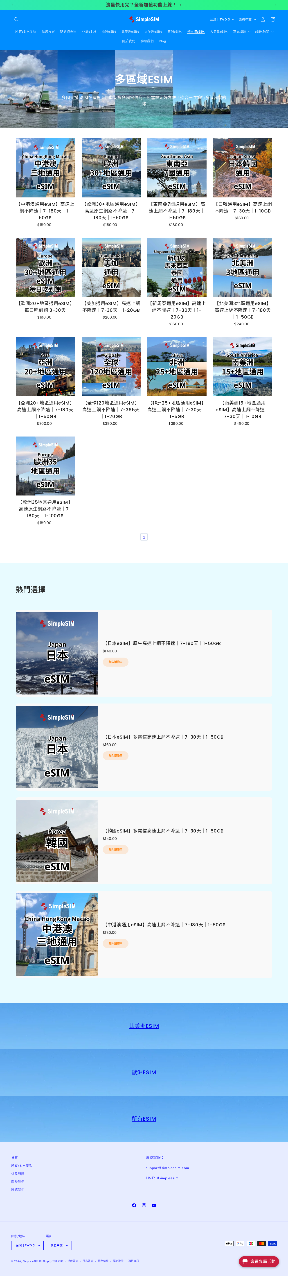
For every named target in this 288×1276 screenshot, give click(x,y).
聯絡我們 (17, 1189)
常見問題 (17, 1174)
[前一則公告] (13, 5)
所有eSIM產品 (21, 1165)
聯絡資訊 (133, 1261)
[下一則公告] (275, 5)
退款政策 (73, 1261)
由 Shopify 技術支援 (51, 1261)
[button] (16, 19)
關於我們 (17, 1181)
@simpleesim (168, 1178)
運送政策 (118, 1261)
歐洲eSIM (144, 1072)
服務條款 (103, 1261)
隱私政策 (88, 1261)
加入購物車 (115, 662)
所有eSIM (144, 1118)
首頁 (14, 1158)
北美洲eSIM (144, 1026)
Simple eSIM (30, 1261)
